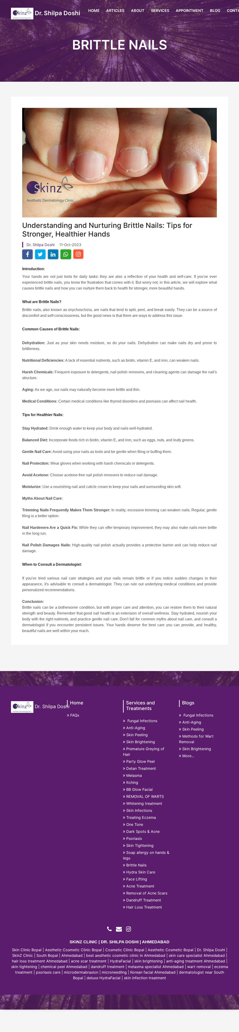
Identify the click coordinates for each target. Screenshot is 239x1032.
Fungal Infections (141, 720)
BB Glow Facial (139, 789)
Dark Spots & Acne (143, 831)
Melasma (134, 775)
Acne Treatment (140, 886)
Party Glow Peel (140, 761)
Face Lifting (136, 879)
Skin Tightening (140, 845)
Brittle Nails (136, 865)
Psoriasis (134, 838)
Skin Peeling (137, 734)
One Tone (134, 824)
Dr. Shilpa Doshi (56, 12)
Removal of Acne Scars (146, 893)
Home (94, 10)
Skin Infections (139, 810)
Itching (132, 782)
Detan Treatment (141, 768)
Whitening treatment (144, 803)
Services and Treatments (140, 705)
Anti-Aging (135, 727)
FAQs (74, 715)
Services (160, 10)
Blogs (188, 703)
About (137, 10)
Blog (215, 10)
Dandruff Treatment (143, 900)
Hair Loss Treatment (144, 907)
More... (188, 755)
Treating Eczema (141, 817)
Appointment (190, 10)
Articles (115, 10)
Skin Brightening (140, 741)
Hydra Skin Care (140, 872)
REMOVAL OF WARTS (145, 796)
